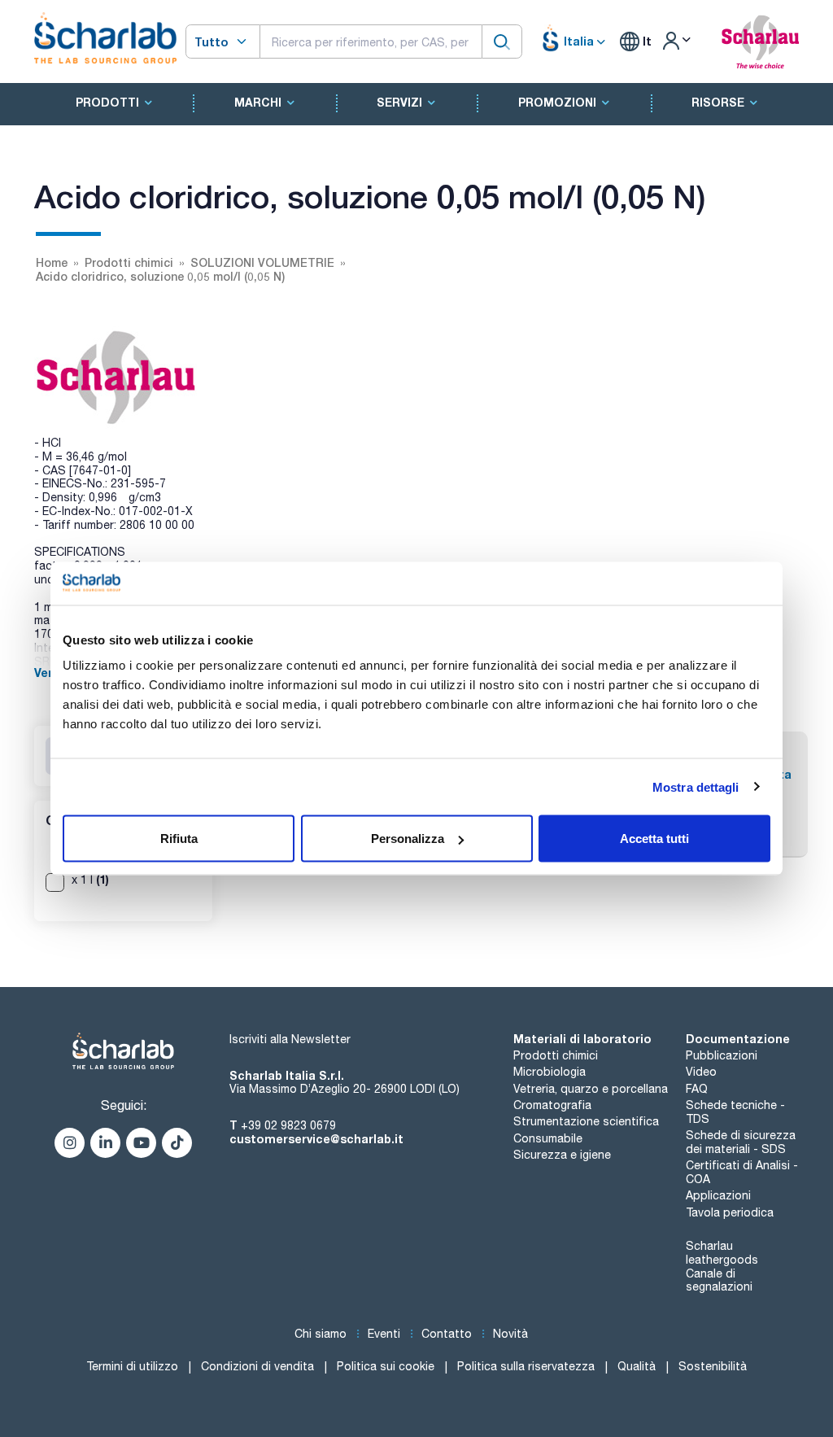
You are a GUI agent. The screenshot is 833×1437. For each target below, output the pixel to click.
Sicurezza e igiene (562, 1154)
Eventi (384, 1333)
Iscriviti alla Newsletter (290, 1039)
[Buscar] (502, 41)
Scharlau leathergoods (722, 1252)
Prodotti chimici (555, 1055)
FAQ (697, 1088)
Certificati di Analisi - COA (742, 1172)
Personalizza (407, 838)
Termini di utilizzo (132, 1366)
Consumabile (547, 1138)
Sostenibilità (712, 1366)
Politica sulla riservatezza (526, 1366)
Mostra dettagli (695, 786)
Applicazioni (718, 1195)
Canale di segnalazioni (719, 1280)
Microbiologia (549, 1071)
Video (701, 1071)
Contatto (446, 1333)
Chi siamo (320, 1333)
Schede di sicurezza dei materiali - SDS (741, 1142)
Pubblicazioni (721, 1055)
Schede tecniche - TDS (735, 1111)
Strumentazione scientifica (586, 1121)
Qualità (636, 1366)
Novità (510, 1333)
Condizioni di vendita (257, 1366)
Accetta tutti (654, 838)
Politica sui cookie (385, 1366)
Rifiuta (179, 838)
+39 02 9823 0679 (288, 1125)
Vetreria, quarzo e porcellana (590, 1088)
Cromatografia (552, 1105)
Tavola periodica (730, 1212)
